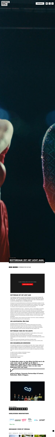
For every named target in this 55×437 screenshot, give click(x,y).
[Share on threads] (14, 409)
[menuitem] (40, 3)
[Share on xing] (24, 409)
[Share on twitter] (12, 409)
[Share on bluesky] (22, 409)
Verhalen (15, 267)
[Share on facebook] (10, 409)
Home (10, 267)
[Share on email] (26, 409)
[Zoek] (49, 3)
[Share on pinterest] (16, 409)
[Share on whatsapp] (20, 409)
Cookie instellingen (27, 284)
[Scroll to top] (53, 430)
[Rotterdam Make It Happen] (5, 3)
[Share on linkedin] (18, 409)
